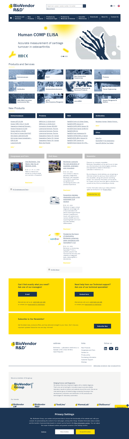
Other (98, 132)
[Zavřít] (128, 405)
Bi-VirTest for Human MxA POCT (21, 133)
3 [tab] (65, 56)
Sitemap (84, 362)
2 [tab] (63, 56)
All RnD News (55, 270)
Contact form (84, 294)
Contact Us (115, 17)
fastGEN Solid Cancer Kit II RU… (77, 143)
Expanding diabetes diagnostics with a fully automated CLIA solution (71, 198)
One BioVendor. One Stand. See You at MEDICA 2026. (32, 164)
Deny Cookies (64, 432)
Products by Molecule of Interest (68, 18)
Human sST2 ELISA (17, 121)
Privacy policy (85, 355)
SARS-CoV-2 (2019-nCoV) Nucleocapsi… (47, 122)
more (12, 147)
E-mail (27, 294)
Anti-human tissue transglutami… (21, 138)
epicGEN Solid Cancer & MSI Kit (77, 129)
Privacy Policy (107, 189)
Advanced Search (50, 8)
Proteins (42, 115)
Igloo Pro (98, 138)
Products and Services (19, 18)
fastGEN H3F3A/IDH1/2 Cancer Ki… (77, 136)
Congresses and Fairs (20, 156)
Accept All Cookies (85, 432)
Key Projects (40, 18)
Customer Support (87, 360)
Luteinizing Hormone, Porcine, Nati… (48, 129)
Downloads (94, 17)
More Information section (82, 423)
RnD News (53, 156)
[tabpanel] (65, 42)
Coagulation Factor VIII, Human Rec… (49, 136)
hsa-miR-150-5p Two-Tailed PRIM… (104, 143)
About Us (104, 17)
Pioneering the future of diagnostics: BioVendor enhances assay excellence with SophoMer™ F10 (71, 238)
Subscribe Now (92, 194)
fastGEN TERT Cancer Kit (75, 140)
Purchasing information (88, 357)
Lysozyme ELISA (16, 143)
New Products (31, 18)
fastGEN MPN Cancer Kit (75, 124)
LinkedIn (105, 348)
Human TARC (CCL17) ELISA (20, 124)
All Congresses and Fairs (20, 189)
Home (11, 18)
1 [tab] (61, 56)
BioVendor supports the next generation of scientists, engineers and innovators (71, 165)
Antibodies (100, 115)
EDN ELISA (14, 140)
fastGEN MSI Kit (72, 131)
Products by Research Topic (51, 18)
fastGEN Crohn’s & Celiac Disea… (78, 121)
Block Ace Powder (44, 143)
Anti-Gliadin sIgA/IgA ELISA (19, 136)
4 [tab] (66, 56)
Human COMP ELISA (65, 42)
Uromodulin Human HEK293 (48, 126)
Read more (28, 182)
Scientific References (83, 18)
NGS (69, 115)
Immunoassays (17, 115)
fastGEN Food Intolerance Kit (76, 133)
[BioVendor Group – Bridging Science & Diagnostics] (22, 387)
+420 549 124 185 (39, 302)
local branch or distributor (36, 304)
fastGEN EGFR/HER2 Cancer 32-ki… (78, 126)
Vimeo (116, 348)
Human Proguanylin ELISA (19, 129)
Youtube (111, 348)
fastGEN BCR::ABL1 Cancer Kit (77, 138)
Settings (43, 432)
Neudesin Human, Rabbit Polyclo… (107, 121)
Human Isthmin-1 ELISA (18, 131)
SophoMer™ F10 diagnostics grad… (105, 141)
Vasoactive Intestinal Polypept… (21, 126)
